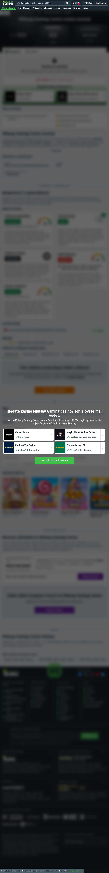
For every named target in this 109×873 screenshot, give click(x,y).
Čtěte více (66, 871)
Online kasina (8, 8)
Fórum (57, 8)
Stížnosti (48, 8)
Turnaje (76, 8)
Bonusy (26, 8)
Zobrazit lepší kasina (56, 460)
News (85, 8)
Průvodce (37, 8)
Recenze (67, 8)
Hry (19, 8)
